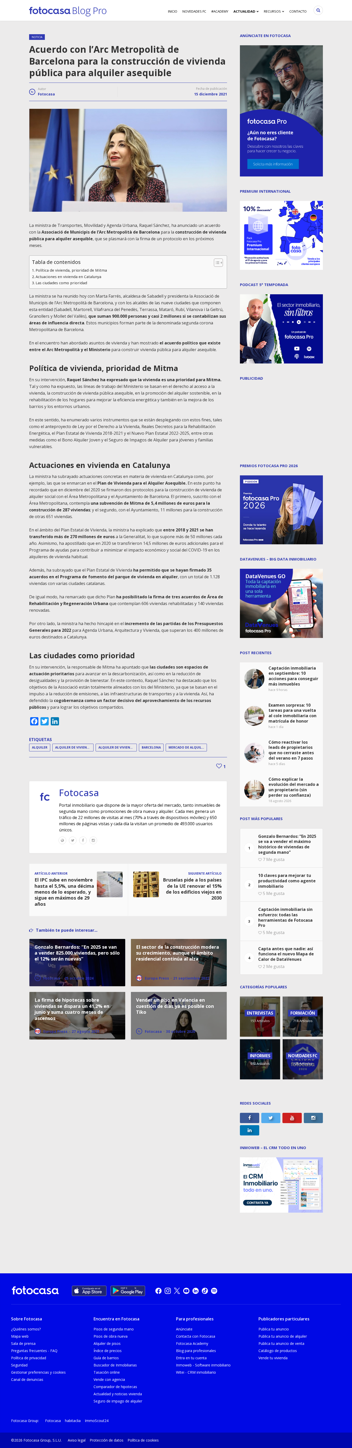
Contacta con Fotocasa (195, 1336)
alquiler (39, 747)
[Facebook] (83, 840)
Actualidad (244, 11)
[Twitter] (73, 840)
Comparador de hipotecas (115, 1386)
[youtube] (186, 1291)
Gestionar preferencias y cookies (38, 1372)
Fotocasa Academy (192, 1343)
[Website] (62, 840)
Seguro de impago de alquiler (118, 1401)
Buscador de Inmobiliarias (115, 1365)
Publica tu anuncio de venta (281, 1343)
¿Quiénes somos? (26, 1329)
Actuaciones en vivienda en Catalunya (68, 276)
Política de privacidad (28, 1357)
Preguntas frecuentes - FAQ (34, 1350)
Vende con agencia (109, 1379)
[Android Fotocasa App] (128, 1291)
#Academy (219, 11)
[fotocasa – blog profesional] (67, 10)
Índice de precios (108, 1350)
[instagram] (168, 1291)
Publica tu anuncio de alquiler (282, 1336)
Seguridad (19, 1365)
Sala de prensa (23, 1343)
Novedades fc (194, 11)
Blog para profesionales (196, 1350)
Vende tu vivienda (273, 1357)
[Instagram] (93, 840)
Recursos (272, 11)
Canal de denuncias (27, 1379)
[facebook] (158, 1291)
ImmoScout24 (96, 1420)
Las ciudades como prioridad (61, 282)
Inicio (172, 11)
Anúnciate (184, 1329)
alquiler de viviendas (117, 747)
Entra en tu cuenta (191, 1357)
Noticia (37, 37)
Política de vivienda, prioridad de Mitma (71, 270)
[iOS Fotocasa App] (89, 1291)
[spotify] (214, 1291)
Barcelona (151, 747)
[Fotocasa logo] (35, 1291)
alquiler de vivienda (73, 747)
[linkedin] (195, 1291)
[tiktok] (205, 1291)
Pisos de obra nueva (111, 1336)
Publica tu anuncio (273, 1329)
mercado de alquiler (187, 747)
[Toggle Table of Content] (216, 262)
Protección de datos (106, 1440)
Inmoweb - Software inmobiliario (203, 1365)
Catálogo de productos (277, 1350)
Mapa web (20, 1336)
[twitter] (177, 1291)
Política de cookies (143, 1440)
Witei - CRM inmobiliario (196, 1372)
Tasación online (107, 1372)
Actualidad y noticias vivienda (118, 1393)
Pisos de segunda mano (114, 1329)
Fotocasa (46, 94)
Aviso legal (77, 1440)
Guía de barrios (106, 1357)
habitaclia (73, 1420)
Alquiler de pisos (107, 1343)
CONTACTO (298, 11)
